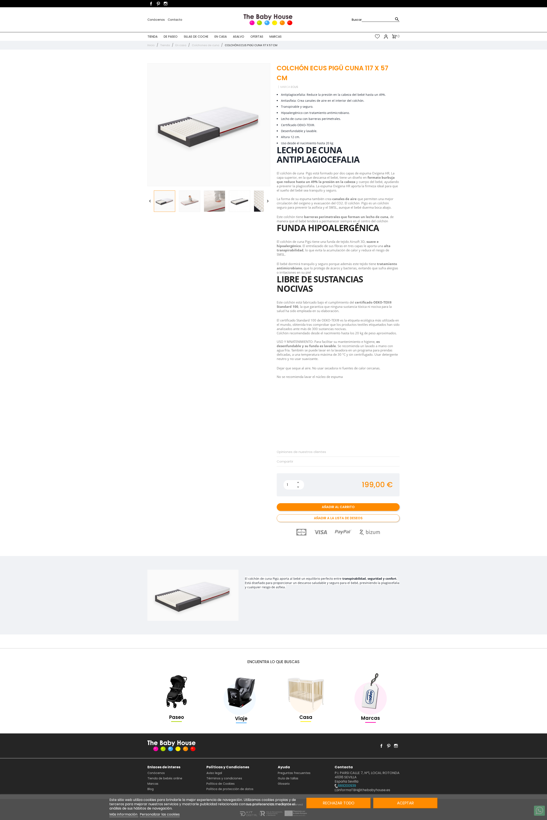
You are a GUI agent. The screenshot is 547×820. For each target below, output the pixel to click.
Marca (285, 87)
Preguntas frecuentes (294, 773)
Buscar (357, 20)
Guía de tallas (288, 778)
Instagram (165, 3)
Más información (123, 814)
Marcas (275, 36)
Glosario (284, 784)
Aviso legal (214, 773)
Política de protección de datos (229, 789)
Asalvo (238, 36)
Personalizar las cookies (160, 814)
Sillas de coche (196, 36)
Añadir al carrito (338, 507)
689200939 (347, 785)
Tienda (152, 36)
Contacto (175, 20)
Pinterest (158, 3)
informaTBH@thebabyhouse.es (364, 790)
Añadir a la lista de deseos (338, 518)
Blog (150, 789)
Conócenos (156, 20)
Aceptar (405, 803)
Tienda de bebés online (164, 778)
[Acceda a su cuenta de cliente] (386, 36)
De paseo (171, 36)
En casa (221, 36)
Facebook (151, 3)
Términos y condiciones (224, 778)
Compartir (285, 461)
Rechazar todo (338, 803)
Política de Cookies (220, 784)
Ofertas (256, 36)
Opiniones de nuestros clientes (301, 452)
